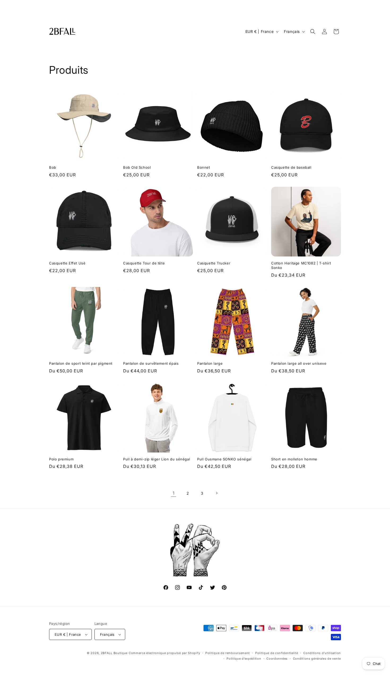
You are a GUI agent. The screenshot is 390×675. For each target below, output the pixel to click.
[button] (313, 31)
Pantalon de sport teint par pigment (80, 363)
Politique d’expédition (244, 658)
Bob (52, 167)
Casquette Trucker (213, 263)
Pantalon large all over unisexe (299, 363)
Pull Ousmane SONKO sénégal (224, 459)
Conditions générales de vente (317, 658)
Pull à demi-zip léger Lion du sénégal (156, 459)
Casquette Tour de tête (144, 263)
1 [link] (174, 493)
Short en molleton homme (294, 459)
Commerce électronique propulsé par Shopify (164, 653)
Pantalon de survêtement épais (151, 363)
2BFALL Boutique (114, 653)
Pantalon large (210, 363)
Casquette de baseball (291, 167)
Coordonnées (277, 658)
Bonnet (203, 167)
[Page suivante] (216, 493)
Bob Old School (137, 167)
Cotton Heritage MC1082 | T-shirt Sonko (301, 265)
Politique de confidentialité (276, 653)
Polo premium (61, 459)
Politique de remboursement (227, 653)
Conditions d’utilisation (322, 653)
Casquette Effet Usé (67, 263)
